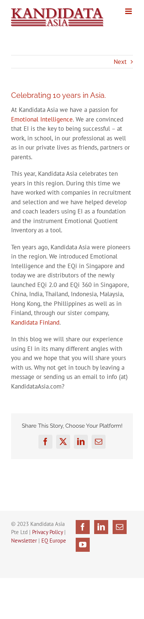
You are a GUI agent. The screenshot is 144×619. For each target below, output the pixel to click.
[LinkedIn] (101, 527)
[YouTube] (83, 545)
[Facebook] (83, 527)
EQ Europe (53, 540)
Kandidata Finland (35, 322)
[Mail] (120, 527)
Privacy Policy (47, 532)
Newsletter (24, 540)
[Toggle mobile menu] (129, 11)
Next (120, 62)
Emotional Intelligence (42, 119)
